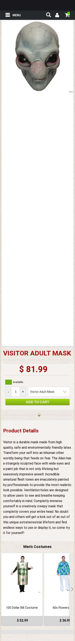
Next (72, 589)
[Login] (56, 16)
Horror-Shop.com (37, 5)
